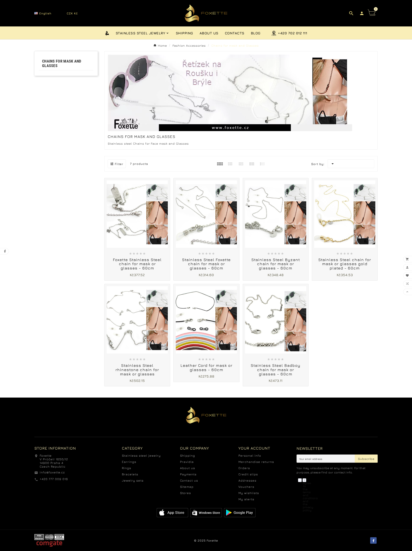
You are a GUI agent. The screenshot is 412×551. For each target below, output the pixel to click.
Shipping (187, 455)
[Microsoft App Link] (239, 512)
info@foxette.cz (52, 472)
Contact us (189, 480)
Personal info (249, 455)
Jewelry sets (133, 480)
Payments (188, 474)
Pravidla (187, 462)
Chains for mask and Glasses (61, 63)
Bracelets (130, 474)
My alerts (246, 499)
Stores (185, 493)
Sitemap (187, 486)
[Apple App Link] (172, 512)
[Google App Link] (206, 512)
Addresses (247, 480)
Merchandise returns (256, 462)
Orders (244, 468)
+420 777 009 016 (54, 479)
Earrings (129, 462)
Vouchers (246, 486)
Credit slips (248, 474)
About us (187, 468)
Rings (126, 468)
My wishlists (248, 493)
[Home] (107, 33)
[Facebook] (373, 540)
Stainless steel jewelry (141, 455)
